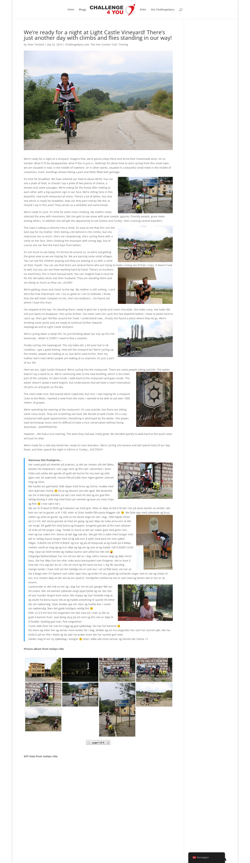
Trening (123, 44)
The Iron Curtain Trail (104, 44)
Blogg (82, 9)
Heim (71, 9)
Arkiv (143, 9)
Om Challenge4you (162, 9)
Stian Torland (35, 44)
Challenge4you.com (77, 44)
